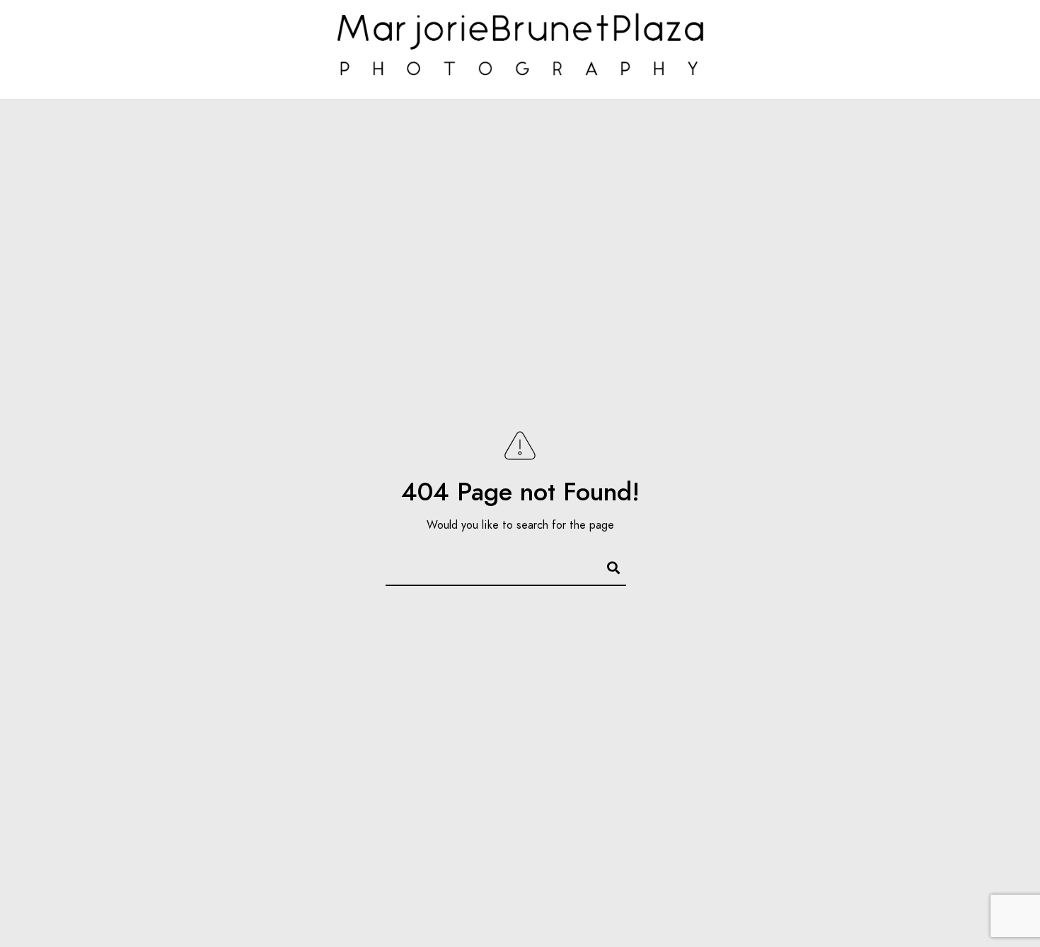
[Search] (607, 565)
